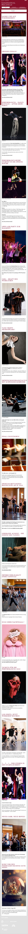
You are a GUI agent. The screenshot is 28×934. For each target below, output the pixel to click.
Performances (22, 7)
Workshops (14, 7)
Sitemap (2, 0)
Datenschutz (6, 0)
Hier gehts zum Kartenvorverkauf (7, 97)
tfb (5, 7)
